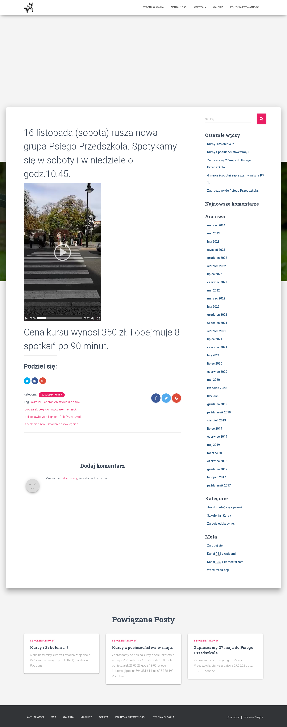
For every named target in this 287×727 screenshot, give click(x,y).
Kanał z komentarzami (225, 562)
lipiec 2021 (214, 339)
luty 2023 (213, 241)
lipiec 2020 (214, 363)
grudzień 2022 (217, 257)
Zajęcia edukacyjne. (221, 523)
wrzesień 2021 (217, 323)
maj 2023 (213, 233)
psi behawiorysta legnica (41, 416)
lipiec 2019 (214, 428)
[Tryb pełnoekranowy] (98, 318)
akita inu (36, 402)
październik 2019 (219, 412)
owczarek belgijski (37, 409)
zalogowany (69, 478)
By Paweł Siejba (252, 717)
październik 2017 (219, 485)
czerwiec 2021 (217, 347)
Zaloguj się (215, 545)
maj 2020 (213, 379)
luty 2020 (213, 396)
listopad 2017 (216, 477)
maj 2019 (213, 444)
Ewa (53, 717)
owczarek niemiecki (64, 409)
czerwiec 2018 (217, 461)
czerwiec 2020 (217, 371)
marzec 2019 (216, 453)
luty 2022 (213, 306)
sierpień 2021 (216, 331)
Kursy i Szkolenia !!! (220, 144)
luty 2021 (213, 355)
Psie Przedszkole (71, 416)
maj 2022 (213, 290)
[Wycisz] (93, 318)
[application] (62, 252)
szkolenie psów (35, 424)
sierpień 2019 (216, 420)
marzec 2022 (216, 298)
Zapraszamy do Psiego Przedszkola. (233, 190)
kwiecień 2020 (216, 388)
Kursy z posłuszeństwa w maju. (228, 152)
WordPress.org (218, 570)
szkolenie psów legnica (62, 424)
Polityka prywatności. (245, 7)
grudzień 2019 (217, 404)
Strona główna (153, 7)
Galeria (218, 7)
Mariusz (86, 717)
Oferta (199, 7)
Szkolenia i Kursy (52, 395)
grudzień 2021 (217, 314)
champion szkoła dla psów (62, 402)
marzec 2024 (216, 225)
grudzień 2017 (217, 469)
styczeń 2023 (216, 249)
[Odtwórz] (26, 318)
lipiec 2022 (214, 274)
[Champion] (28, 7)
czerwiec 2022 (217, 282)
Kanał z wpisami (221, 553)
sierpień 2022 (216, 266)
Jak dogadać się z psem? (224, 507)
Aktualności (179, 7)
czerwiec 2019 (217, 436)
